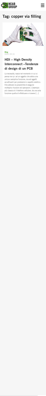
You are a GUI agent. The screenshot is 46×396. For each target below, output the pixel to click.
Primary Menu (43, 5)
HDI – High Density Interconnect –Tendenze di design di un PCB (21, 64)
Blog (6, 52)
